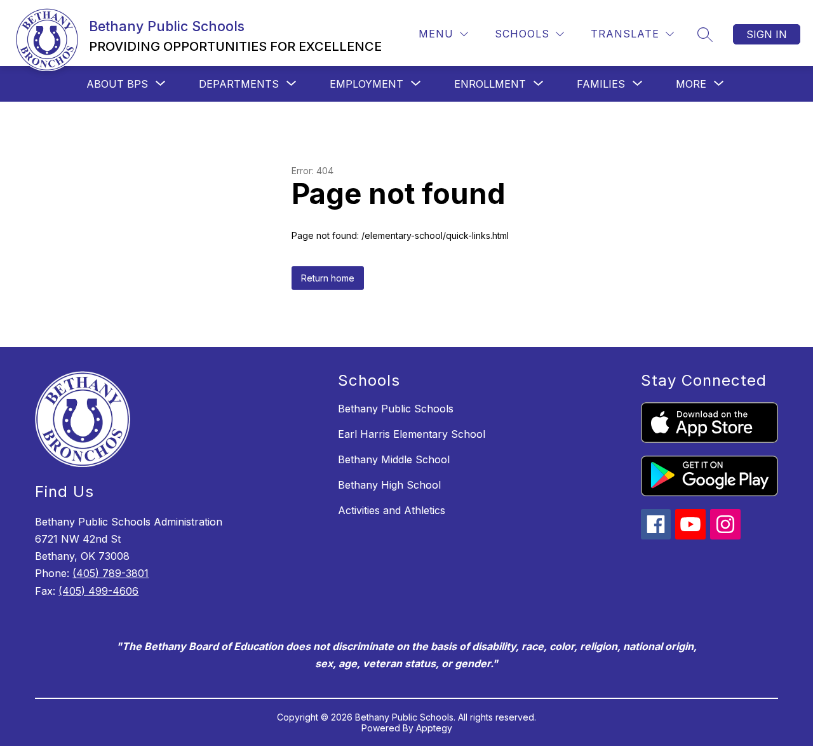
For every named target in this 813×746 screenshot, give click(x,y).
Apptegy (434, 727)
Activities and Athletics (391, 510)
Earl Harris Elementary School (411, 434)
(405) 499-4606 (98, 591)
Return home (327, 278)
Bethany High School (389, 484)
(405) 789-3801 (110, 573)
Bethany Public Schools (396, 408)
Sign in (766, 34)
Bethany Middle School (394, 459)
